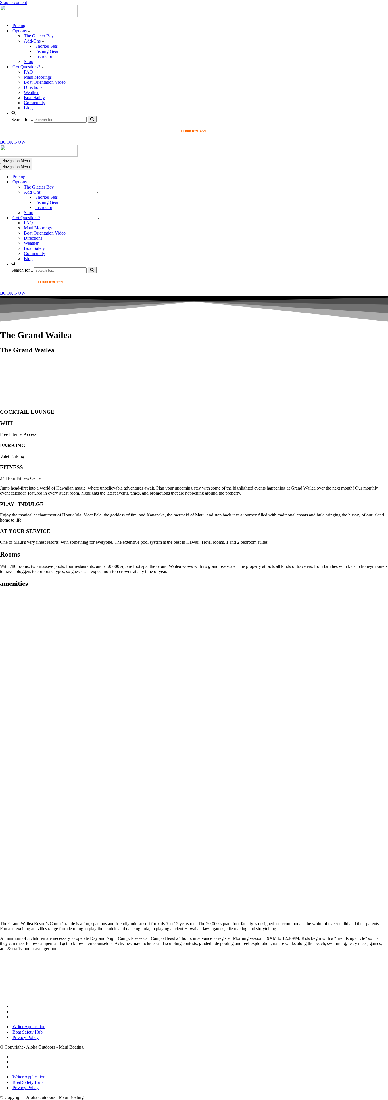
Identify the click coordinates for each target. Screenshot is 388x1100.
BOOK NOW (13, 142)
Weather (31, 92)
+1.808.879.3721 (194, 131)
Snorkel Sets (46, 46)
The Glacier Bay (39, 36)
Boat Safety (34, 97)
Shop (28, 61)
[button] (29, 31)
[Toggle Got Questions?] (98, 218)
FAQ (28, 72)
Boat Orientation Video (45, 82)
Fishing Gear (47, 51)
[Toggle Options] (98, 182)
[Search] (92, 119)
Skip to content (13, 2)
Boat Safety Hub (27, 1032)
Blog (28, 107)
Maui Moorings (38, 77)
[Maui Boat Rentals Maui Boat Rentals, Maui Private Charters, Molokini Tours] (39, 15)
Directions (33, 87)
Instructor (43, 56)
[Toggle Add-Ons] (98, 192)
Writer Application (28, 1026)
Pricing (18, 25)
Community (34, 102)
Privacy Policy (25, 1037)
